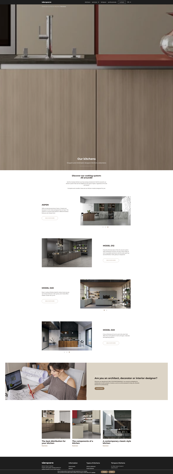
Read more (45, 445)
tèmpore (103, 2)
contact (121, 2)
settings (93, 472)
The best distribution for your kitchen (54, 442)
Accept (104, 472)
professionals (112, 2)
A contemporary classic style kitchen (117, 442)
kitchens (87, 2)
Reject (111, 472)
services (94, 2)
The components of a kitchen (82, 442)
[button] (81, 211)
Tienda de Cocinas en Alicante (50, 6)
